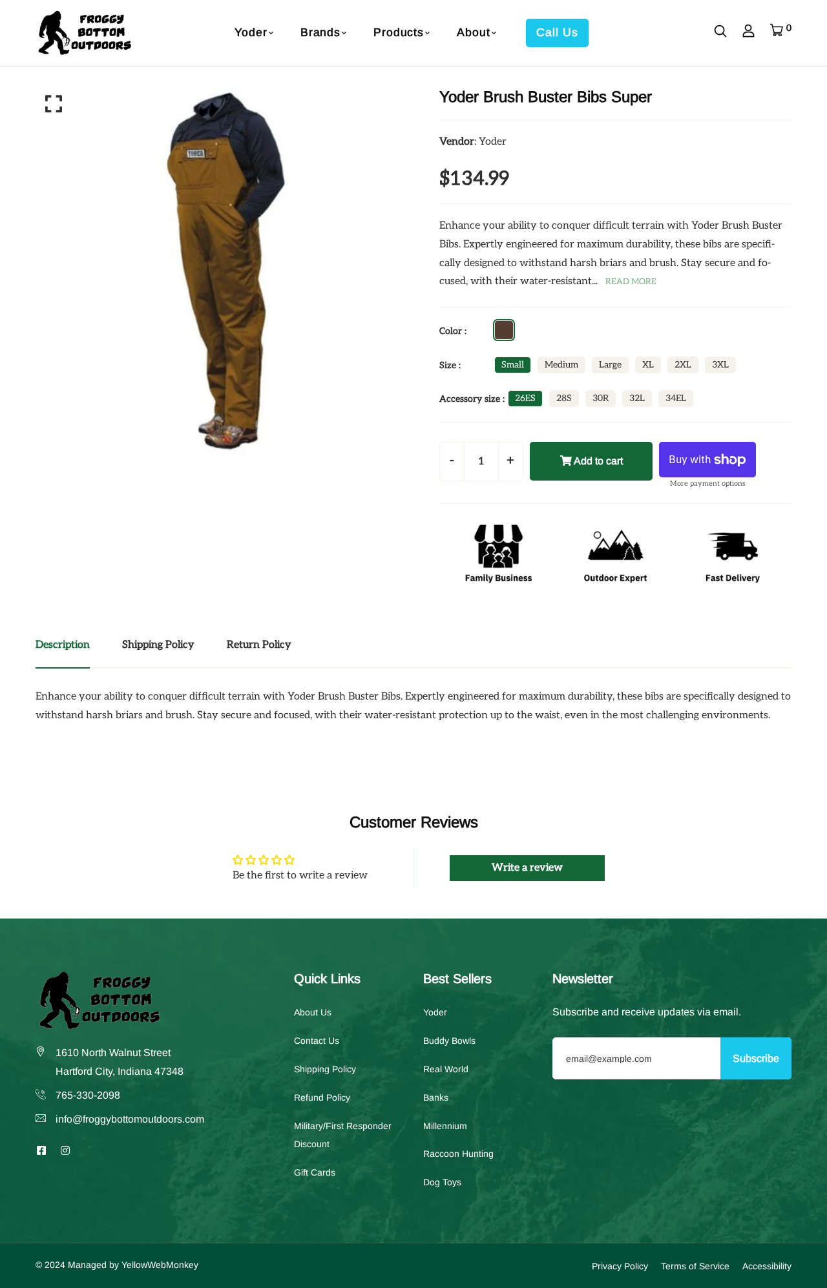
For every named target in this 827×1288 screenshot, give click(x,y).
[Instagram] (65, 1150)
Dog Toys (442, 1181)
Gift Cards (314, 1172)
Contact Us (316, 1040)
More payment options (708, 483)
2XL (683, 364)
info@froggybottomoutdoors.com (130, 1118)
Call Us (557, 32)
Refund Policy (322, 1097)
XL (648, 364)
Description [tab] (63, 645)
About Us (312, 1012)
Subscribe (756, 1057)
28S (564, 398)
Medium (561, 364)
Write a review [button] (527, 868)
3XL (720, 364)
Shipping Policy (325, 1068)
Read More (630, 281)
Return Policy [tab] (259, 645)
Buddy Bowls (449, 1040)
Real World (445, 1068)
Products (398, 32)
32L (637, 398)
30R (600, 398)
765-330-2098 (88, 1094)
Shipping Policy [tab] (158, 645)
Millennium (445, 1125)
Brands (320, 32)
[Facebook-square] (41, 1150)
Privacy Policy (620, 1265)
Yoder (251, 32)
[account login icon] (748, 33)
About (473, 32)
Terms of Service (695, 1265)
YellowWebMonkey (159, 1264)
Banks (435, 1097)
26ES (525, 398)
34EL (675, 398)
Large (610, 364)
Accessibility (766, 1265)
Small (512, 364)
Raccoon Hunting (458, 1153)
